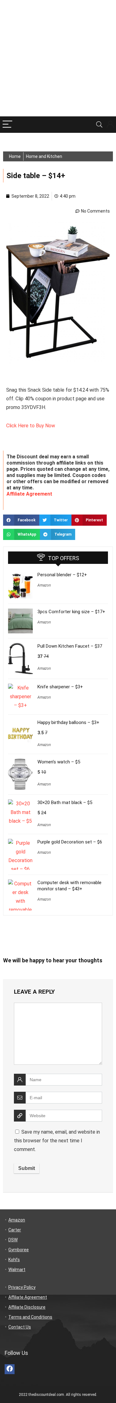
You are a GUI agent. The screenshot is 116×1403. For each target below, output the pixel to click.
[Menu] (7, 124)
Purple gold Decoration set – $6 (69, 842)
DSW (13, 1239)
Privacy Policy (22, 1287)
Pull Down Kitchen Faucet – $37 (69, 646)
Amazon (44, 585)
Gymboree (18, 1249)
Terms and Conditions (30, 1317)
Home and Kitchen (44, 156)
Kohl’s (14, 1259)
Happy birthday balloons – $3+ (68, 722)
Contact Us (19, 1326)
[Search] (99, 124)
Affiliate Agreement (29, 494)
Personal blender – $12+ (62, 575)
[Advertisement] (58, 58)
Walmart (16, 1269)
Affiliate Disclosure (26, 1307)
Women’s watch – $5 (58, 762)
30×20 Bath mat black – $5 (64, 802)
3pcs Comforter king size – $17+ (71, 611)
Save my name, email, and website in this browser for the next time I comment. (57, 1140)
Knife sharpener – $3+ (60, 687)
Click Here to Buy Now (30, 426)
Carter (14, 1229)
